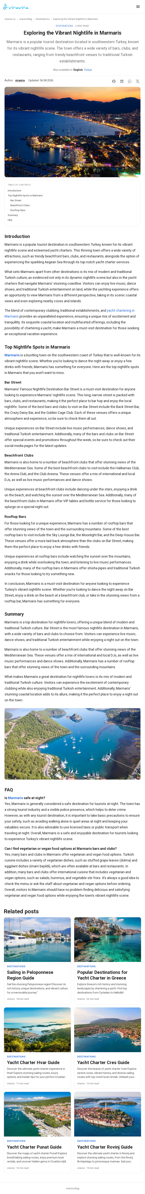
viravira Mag (25, 19)
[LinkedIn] (122, 81)
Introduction (14, 190)
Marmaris (12, 355)
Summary (13, 215)
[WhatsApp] (130, 81)
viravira (20, 80)
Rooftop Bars (17, 210)
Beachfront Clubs (20, 205)
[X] (137, 81)
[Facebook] (114, 81)
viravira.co (10, 19)
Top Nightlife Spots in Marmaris (25, 195)
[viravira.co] (16, 7)
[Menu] (138, 7)
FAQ (10, 219)
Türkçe (88, 69)
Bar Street (15, 200)
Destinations (42, 19)
